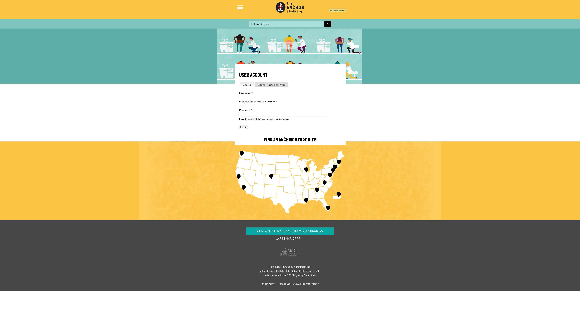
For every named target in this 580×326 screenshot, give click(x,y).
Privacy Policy (267, 284)
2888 (290, 239)
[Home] (290, 11)
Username (246, 93)
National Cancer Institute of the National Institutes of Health (289, 271)
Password (245, 110)
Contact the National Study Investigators (290, 231)
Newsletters (339, 10)
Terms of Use (283, 284)
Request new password (272, 84)
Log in (248, 84)
